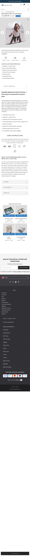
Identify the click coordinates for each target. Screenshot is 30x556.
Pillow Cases (6, 351)
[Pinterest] (18, 282)
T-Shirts (5, 357)
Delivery (3, 298)
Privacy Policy (5, 302)
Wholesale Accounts (6, 308)
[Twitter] (13, 282)
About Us (4, 313)
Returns (3, 300)
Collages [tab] (6, 181)
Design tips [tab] (6, 192)
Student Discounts (6, 310)
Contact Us (4, 292)
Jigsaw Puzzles (6, 360)
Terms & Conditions (6, 304)
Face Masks (5, 329)
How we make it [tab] (8, 187)
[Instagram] (15, 282)
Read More (4, 53)
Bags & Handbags (7, 367)
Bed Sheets (5, 336)
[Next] (27, 32)
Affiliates (4, 306)
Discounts (4, 294)
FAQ (3, 296)
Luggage (5, 342)
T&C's (13, 386)
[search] (28, 9)
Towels (4, 348)
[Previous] (2, 32)
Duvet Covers (6, 345)
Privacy (16, 386)
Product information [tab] (9, 86)
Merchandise (5, 312)
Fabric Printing (6, 339)
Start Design (15, 553)
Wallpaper (5, 363)
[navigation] (15, 277)
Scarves (5, 354)
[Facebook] (10, 282)
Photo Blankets (6, 333)
